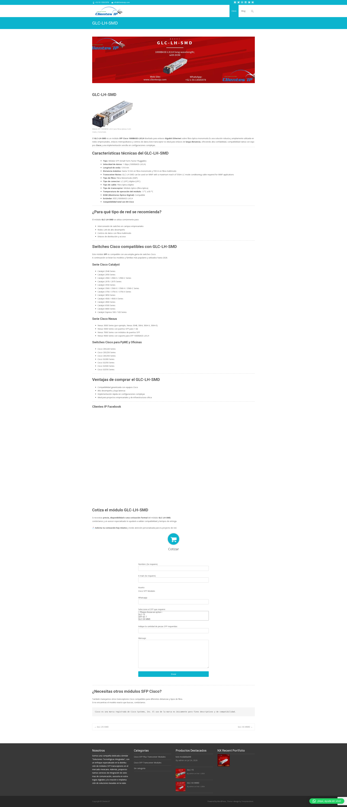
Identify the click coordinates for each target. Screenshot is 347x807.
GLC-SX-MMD (245, 727)
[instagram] (245, 3)
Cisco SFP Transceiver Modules (147, 762)
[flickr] (242, 3)
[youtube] (252, 3)
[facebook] (235, 3)
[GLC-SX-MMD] (173, 619)
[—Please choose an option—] (173, 612)
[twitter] (238, 3)
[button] (326, 801)
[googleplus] (249, 3)
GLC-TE (190, 770)
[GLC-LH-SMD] (173, 60)
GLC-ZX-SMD (101, 727)
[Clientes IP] (107, 10)
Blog (243, 11)
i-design (236, 801)
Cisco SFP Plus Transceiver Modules (150, 756)
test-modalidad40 (183, 756)
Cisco (234, 11)
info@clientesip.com (122, 2)
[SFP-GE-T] (173, 617)
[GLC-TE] (173, 614)
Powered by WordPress (217, 801)
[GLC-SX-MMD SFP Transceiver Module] (224, 760)
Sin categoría (139, 768)
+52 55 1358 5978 (102, 2)
